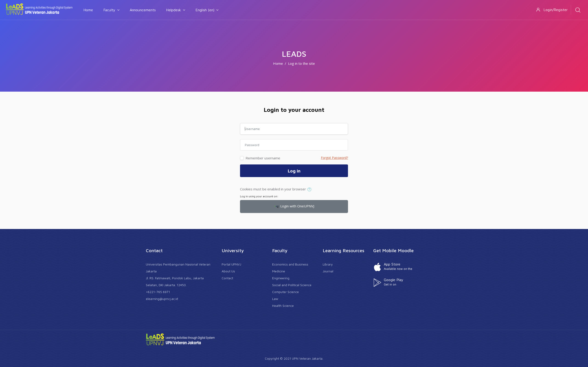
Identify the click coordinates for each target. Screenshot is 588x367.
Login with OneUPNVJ (296, 206)
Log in (294, 170)
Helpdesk (173, 10)
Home (88, 10)
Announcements (143, 10)
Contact (227, 278)
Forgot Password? (334, 157)
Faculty (109, 10)
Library (328, 264)
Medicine (278, 271)
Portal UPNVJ (231, 264)
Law (275, 299)
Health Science (283, 306)
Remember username (263, 158)
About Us (228, 271)
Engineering (280, 278)
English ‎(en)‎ (204, 10)
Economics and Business (290, 264)
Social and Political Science (291, 285)
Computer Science (285, 292)
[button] (310, 189)
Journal (328, 271)
